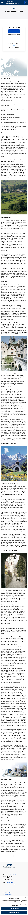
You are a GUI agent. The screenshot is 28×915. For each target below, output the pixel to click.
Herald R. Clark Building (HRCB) (10, 874)
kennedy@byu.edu (9, 882)
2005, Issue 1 (14, 31)
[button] (25, 897)
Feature (14, 8)
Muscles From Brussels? (14, 34)
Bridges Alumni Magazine (12, 3)
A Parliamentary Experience (14, 43)
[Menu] (25, 2)
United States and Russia (14, 39)
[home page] (2, 2)
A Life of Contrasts (14, 47)
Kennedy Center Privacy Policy (9, 884)
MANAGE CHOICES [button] (14, 908)
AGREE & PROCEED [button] (14, 913)
